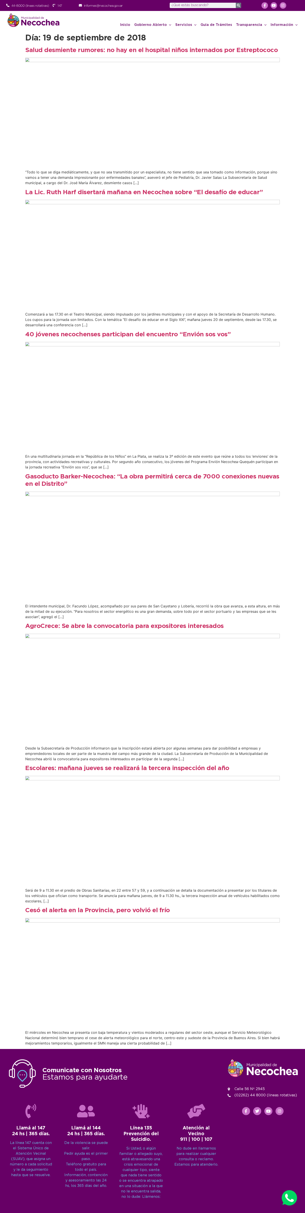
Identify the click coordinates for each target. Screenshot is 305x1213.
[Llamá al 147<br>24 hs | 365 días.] (31, 1111)
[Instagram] (283, 5)
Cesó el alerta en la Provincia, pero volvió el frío (97, 910)
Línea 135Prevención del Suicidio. (141, 1133)
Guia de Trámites (216, 25)
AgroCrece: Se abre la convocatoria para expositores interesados (124, 626)
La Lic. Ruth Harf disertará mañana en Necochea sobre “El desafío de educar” (144, 192)
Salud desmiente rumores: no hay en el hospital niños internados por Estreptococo (151, 50)
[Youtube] (274, 5)
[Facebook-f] (264, 5)
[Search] (238, 5)
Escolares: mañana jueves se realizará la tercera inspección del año (127, 768)
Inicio (125, 25)
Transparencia (249, 25)
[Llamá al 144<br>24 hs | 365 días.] (86, 1111)
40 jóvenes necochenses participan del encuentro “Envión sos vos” (128, 334)
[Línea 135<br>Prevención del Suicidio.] (141, 1111)
